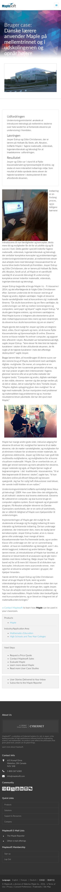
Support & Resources (12, 816)
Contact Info (8, 755)
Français (24, 880)
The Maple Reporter (16, 836)
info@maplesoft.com (16, 776)
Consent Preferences (22, 887)
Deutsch (33, 880)
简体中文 (51, 880)
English (15, 880)
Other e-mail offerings (16, 841)
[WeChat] (30, 789)
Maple (13, 623)
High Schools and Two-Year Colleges (28, 636)
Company (8, 822)
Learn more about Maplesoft (12, 747)
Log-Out (7, 859)
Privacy (10, 887)
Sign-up (7, 854)
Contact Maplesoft (13, 608)
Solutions (8, 810)
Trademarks (37, 887)
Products (7, 805)
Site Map (47, 887)
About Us (7, 715)
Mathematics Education (21, 633)
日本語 (42, 880)
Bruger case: (18, 25)
